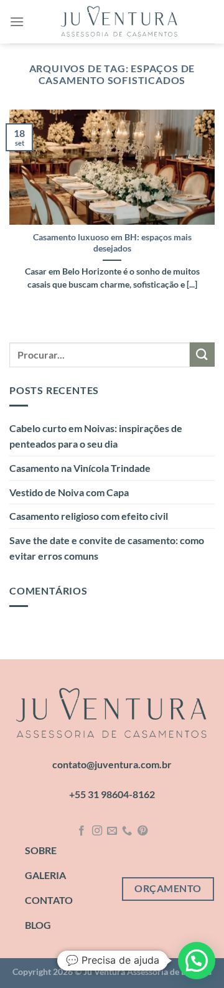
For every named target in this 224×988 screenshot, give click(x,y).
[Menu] (16, 21)
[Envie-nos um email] (112, 831)
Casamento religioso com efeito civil (88, 516)
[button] (196, 960)
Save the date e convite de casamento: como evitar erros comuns (106, 548)
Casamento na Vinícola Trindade (80, 468)
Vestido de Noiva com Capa (69, 492)
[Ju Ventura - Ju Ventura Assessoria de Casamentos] (119, 22)
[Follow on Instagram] (96, 831)
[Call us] (127, 831)
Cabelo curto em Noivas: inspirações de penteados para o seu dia (95, 436)
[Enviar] (202, 354)
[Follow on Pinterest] (142, 831)
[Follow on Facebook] (81, 831)
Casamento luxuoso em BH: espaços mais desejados (112, 242)
